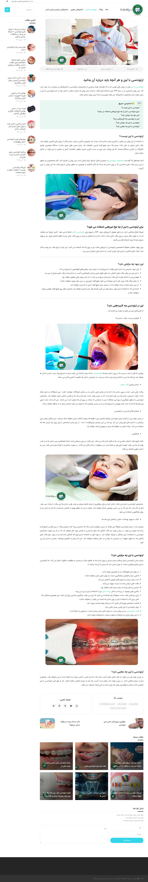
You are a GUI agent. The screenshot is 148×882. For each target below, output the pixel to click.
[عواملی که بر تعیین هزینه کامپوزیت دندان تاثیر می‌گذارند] (31, 94)
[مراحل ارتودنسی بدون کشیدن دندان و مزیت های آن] (31, 153)
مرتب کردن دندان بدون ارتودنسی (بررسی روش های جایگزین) (17, 80)
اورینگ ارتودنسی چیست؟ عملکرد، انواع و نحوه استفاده (16, 170)
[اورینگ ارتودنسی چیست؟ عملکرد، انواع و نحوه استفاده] (31, 168)
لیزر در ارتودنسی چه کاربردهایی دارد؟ (126, 119)
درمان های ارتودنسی (80, 269)
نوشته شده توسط (53, 69)
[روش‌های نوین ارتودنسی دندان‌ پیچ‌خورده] (31, 140)
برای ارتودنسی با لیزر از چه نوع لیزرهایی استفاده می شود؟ (118, 111)
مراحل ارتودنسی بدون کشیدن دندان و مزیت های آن (17, 155)
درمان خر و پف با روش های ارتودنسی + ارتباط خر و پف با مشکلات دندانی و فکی (17, 33)
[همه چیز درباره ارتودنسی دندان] (31, 48)
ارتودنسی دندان (105, 69)
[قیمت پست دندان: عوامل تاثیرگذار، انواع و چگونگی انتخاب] (31, 109)
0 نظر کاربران (80, 69)
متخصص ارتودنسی (116, 160)
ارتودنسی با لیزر (137, 86)
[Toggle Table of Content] (138, 103)
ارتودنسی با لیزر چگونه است (107, 704)
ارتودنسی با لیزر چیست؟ (130, 107)
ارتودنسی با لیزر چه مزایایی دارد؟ (127, 122)
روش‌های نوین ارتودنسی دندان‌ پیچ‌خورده (16, 140)
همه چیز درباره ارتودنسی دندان (16, 48)
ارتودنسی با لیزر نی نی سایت (118, 708)
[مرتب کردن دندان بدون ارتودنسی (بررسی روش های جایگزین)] (31, 78)
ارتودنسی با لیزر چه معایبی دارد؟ (127, 126)
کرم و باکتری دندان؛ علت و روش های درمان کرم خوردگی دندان (16, 126)
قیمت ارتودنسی (133, 611)
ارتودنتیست (97, 373)
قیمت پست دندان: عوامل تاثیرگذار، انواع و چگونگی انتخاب (17, 111)
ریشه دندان (106, 591)
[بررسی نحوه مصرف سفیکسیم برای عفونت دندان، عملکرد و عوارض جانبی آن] (31, 60)
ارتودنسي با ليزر (133, 704)
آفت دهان (124, 384)
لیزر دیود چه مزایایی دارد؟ (130, 115)
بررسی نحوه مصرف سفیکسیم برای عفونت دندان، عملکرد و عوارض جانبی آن (17, 63)
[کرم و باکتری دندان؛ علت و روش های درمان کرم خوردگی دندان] (31, 124)
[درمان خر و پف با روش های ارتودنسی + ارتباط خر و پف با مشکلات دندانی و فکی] (31, 30)
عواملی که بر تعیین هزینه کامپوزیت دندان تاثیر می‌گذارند (17, 96)
